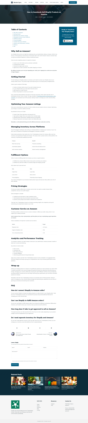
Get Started (72, 2)
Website (44, 347)
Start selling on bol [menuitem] (54, 2)
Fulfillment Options (17, 38)
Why (38, 408)
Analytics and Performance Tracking (21, 43)
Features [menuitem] (30, 2)
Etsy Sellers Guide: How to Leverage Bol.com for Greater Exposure (34, 388)
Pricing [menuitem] (36, 2)
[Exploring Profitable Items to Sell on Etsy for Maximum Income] (69, 381)
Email (29, 347)
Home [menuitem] (25, 2)
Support (52, 403)
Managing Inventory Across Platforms (21, 37)
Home (38, 404)
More (62, 2)
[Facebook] (17, 328)
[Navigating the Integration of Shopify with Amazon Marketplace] (52, 381)
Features (38, 407)
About (38, 405)
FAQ (14, 46)
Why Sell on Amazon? (18, 32)
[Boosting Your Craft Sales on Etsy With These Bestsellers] (18, 381)
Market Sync (17, 2)
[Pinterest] (40, 328)
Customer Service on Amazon (19, 41)
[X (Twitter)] (28, 328)
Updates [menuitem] (42, 2)
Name (13, 347)
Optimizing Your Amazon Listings (20, 35)
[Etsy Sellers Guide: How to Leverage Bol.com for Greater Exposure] (35, 381)
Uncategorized (50, 17)
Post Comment (15, 364)
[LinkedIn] (51, 328)
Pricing (38, 410)
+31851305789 (71, 408)
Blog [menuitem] (47, 2)
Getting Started (16, 34)
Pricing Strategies (17, 40)
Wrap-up (15, 44)
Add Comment (15, 351)
